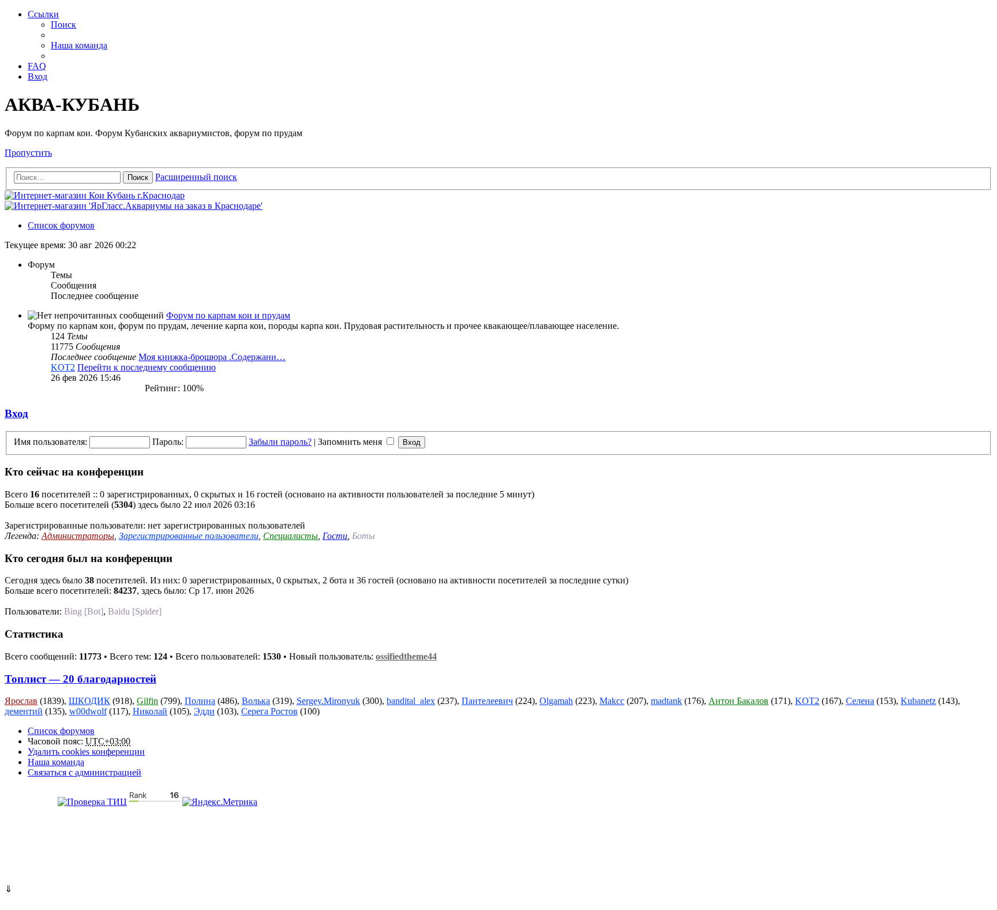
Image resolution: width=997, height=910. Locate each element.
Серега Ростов (269, 711)
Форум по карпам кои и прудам (228, 315)
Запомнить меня (351, 442)
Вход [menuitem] (37, 76)
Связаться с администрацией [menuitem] (84, 772)
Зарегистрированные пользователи (188, 536)
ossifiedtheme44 (406, 656)
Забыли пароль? (280, 442)
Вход (16, 413)
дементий (24, 711)
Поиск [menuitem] (63, 24)
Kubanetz (918, 701)
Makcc (611, 701)
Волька (256, 701)
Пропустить (28, 153)
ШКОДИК (89, 701)
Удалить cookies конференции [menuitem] (86, 752)
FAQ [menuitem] (37, 66)
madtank (666, 701)
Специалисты (290, 536)
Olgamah (556, 701)
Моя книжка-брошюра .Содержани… (212, 357)
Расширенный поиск (196, 177)
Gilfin (147, 701)
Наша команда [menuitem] (79, 45)
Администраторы (78, 536)
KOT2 (63, 367)
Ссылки (43, 14)
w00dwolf (88, 711)
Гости (335, 536)
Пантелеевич (487, 701)
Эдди (204, 711)
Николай (150, 711)
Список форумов (61, 731)
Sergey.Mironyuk (328, 701)
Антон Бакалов (739, 701)
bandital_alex (411, 701)
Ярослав (21, 701)
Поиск (138, 177)
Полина (200, 701)
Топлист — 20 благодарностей (80, 679)
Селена (860, 701)
